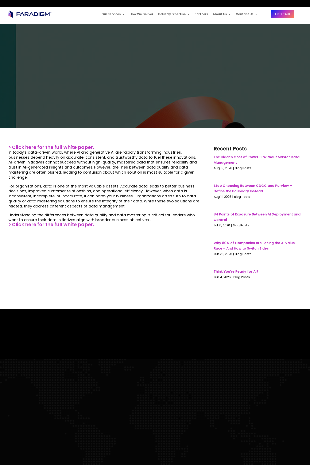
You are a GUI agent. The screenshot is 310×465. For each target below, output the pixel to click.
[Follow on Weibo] (44, 3)
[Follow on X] (28, 4)
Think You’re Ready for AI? (236, 271)
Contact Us (244, 14)
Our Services (111, 14)
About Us (220, 14)
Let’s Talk (282, 14)
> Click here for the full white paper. (51, 147)
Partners (201, 14)
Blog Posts (243, 168)
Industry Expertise (172, 14)
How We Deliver (141, 14)
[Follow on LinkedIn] (11, 3)
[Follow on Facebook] (20, 3)
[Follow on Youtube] (35, 3)
